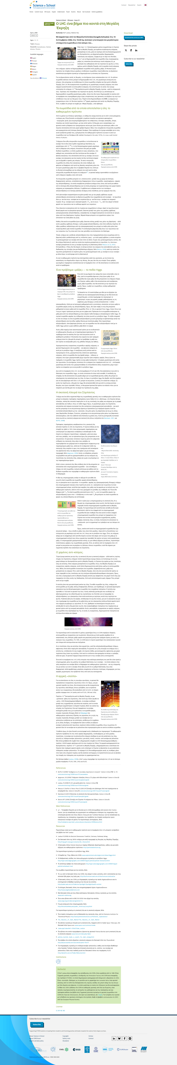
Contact (123, 5)
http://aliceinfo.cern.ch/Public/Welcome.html (71, 953)
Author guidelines (97, 12)
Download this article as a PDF (134, 37)
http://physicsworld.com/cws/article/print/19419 (73, 942)
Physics (37, 44)
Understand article (49, 24)
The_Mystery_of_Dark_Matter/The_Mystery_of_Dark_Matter (78, 920)
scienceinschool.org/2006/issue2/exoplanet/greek (73, 780)
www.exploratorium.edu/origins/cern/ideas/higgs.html (99, 855)
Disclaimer (66, 1041)
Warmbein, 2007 (109, 418)
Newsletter (131, 5)
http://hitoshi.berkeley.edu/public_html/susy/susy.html (75, 906)
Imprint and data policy (37, 1041)
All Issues (47, 12)
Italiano (34, 69)
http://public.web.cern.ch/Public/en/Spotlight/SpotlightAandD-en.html (79, 884)
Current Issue (39, 12)
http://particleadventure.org (91, 847)
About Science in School (37, 1036)
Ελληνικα (34, 64)
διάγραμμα (83, 713)
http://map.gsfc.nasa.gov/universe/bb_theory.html (74, 842)
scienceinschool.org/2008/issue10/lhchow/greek (73, 785)
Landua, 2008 (73, 759)
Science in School (61, 20)
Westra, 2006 (101, 249)
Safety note (66, 1038)
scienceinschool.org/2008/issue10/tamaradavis (73, 774)
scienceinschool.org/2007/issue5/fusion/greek (94, 791)
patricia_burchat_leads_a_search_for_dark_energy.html (76, 937)
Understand (61, 12)
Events (73, 12)
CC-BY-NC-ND (60, 1010)
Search (139, 5)
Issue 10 (76, 20)
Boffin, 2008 (60, 420)
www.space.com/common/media (85, 925)
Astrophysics (41, 47)
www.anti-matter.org (64, 895)
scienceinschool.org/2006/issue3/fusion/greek (72, 802)
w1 (87, 172)
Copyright (66, 1036)
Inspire (54, 12)
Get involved (86, 12)
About (79, 12)
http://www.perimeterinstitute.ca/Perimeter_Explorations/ (89, 916)
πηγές (100, 995)
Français (34, 61)
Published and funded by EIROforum (40, 1057)
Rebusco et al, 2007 (108, 244)
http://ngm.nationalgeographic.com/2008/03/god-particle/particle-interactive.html (84, 861)
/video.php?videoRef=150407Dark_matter (71, 928)
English (34, 58)
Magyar (34, 66)
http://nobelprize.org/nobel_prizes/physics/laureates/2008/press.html (80, 822)
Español (34, 75)
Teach (68, 12)
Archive (91, 1036)
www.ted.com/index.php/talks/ (81, 934)
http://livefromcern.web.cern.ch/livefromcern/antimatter (97, 876)
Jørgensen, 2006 (72, 453)
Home (31, 12)
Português (35, 72)
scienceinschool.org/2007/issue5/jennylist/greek (73, 796)
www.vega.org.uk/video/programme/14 (70, 901)
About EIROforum (35, 1038)
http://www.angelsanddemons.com (69, 890)
